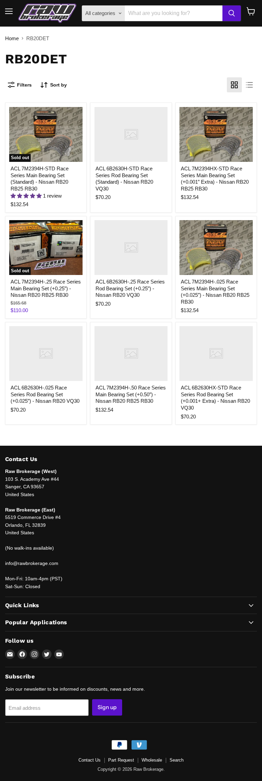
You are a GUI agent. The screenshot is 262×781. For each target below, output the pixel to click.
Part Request (121, 760)
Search (177, 760)
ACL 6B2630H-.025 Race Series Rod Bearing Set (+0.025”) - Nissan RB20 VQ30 (45, 394)
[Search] (231, 13)
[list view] (249, 84)
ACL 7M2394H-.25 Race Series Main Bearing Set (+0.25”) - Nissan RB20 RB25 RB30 (46, 288)
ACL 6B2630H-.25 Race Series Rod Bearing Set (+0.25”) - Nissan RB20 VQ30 (130, 288)
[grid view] (234, 84)
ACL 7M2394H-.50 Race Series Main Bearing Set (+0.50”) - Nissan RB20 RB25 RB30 (131, 394)
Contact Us (89, 760)
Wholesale (152, 760)
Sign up (107, 707)
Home (12, 38)
